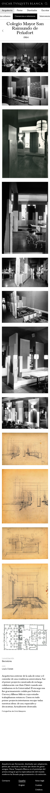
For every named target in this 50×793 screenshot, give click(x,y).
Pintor (20, 10)
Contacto (6, 781)
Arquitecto (7, 10)
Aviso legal (39, 781)
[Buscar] (46, 3)
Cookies (38, 785)
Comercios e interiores (25, 16)
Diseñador (32, 10)
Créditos (39, 790)
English (22, 785)
